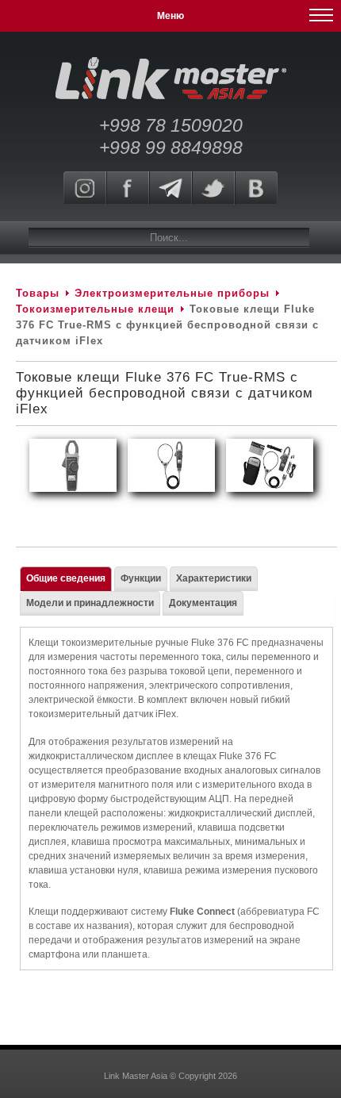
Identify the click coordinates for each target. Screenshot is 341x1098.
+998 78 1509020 (171, 125)
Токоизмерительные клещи (97, 309)
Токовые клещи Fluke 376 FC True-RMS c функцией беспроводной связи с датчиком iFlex (164, 393)
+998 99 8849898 (171, 147)
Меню (170, 15)
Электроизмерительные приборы (174, 293)
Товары (37, 293)
